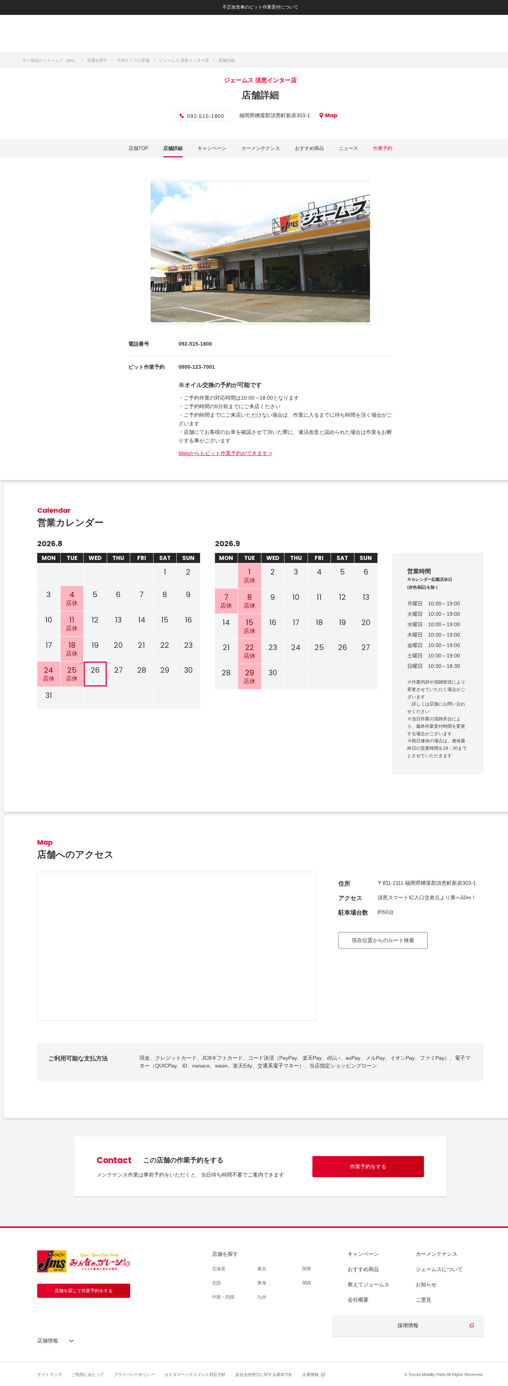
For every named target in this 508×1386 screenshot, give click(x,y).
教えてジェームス (368, 1284)
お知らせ (426, 1284)
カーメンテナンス (260, 148)
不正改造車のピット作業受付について (260, 7)
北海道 (218, 1268)
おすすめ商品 (309, 148)
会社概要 (358, 1300)
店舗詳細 (173, 148)
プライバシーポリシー (134, 1374)
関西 (306, 1283)
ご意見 (423, 1300)
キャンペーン (211, 148)
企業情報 (310, 1374)
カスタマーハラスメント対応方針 (195, 1374)
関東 (306, 1268)
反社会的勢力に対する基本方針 (264, 1374)
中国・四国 (223, 1297)
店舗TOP (138, 148)
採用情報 (408, 1325)
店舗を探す (225, 1254)
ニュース (348, 148)
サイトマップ (49, 1374)
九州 (261, 1297)
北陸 (216, 1283)
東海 (261, 1283)
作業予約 (382, 148)
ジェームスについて (439, 1269)
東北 (261, 1268)
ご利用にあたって (87, 1374)
